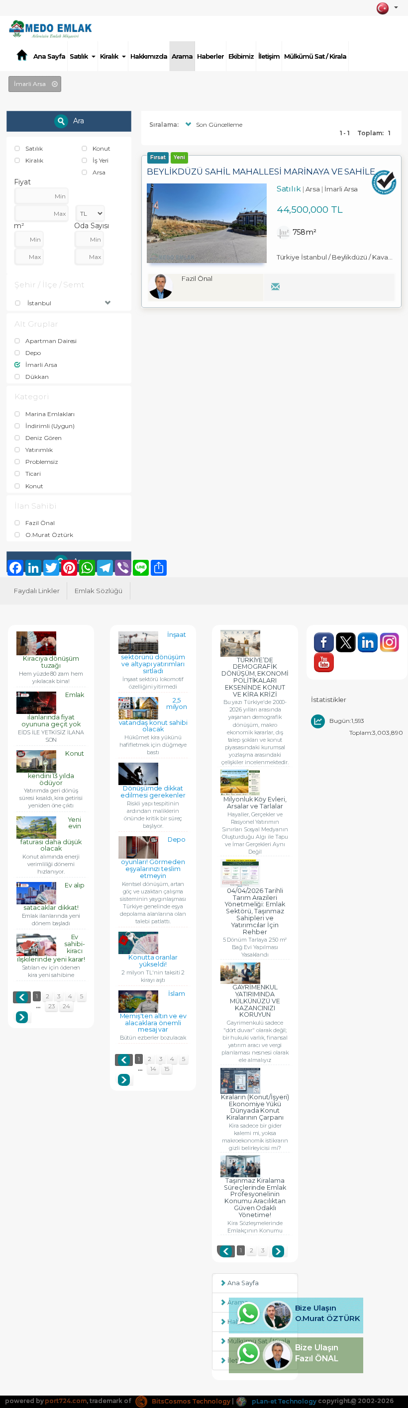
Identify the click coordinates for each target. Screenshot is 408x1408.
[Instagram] (390, 636)
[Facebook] (325, 636)
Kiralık (109, 56)
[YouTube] (324, 656)
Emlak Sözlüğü (98, 591)
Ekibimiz (241, 56)
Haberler (210, 56)
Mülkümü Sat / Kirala (315, 56)
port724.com (65, 1401)
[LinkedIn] (369, 636)
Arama (182, 56)
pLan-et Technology (283, 1401)
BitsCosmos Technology (190, 1401)
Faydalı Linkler (36, 591)
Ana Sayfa (49, 56)
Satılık (79, 56)
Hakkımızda (148, 56)
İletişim (269, 56)
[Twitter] (347, 636)
